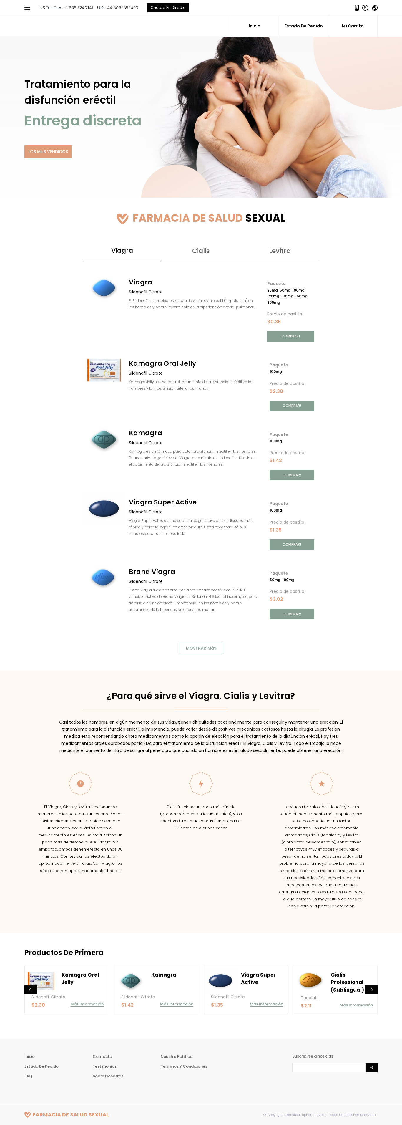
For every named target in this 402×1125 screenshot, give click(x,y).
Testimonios (105, 1066)
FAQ (28, 1076)
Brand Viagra (152, 571)
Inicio (254, 26)
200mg (274, 302)
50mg (286, 290)
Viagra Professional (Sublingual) (350, 982)
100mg (299, 290)
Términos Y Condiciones (184, 1066)
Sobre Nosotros (108, 1076)
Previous (30, 989)
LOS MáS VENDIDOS (48, 152)
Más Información (90, 1004)
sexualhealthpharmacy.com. (305, 1114)
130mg (288, 296)
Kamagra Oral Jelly (162, 363)
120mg (274, 296)
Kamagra (145, 433)
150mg (302, 296)
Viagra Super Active (163, 502)
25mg (273, 290)
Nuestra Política (176, 1056)
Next (371, 989)
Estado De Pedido (304, 26)
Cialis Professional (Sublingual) (260, 982)
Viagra (140, 282)
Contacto (102, 1056)
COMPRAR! (290, 336)
